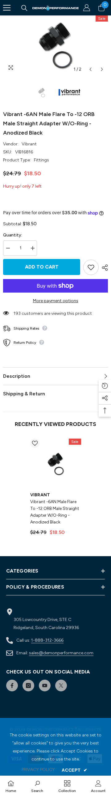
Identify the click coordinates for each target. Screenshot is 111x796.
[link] (37, 786)
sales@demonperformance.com (61, 653)
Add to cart (42, 267)
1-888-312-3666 (47, 640)
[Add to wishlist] (91, 267)
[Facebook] (12, 685)
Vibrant (29, 144)
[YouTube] (45, 685)
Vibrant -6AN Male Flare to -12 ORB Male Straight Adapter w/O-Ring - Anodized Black (54, 512)
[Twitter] (61, 685)
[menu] (6, 7)
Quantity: (12, 235)
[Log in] (86, 7)
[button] (90, 69)
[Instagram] (28, 685)
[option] (55, 45)
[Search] (24, 8)
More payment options (55, 300)
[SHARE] (103, 267)
